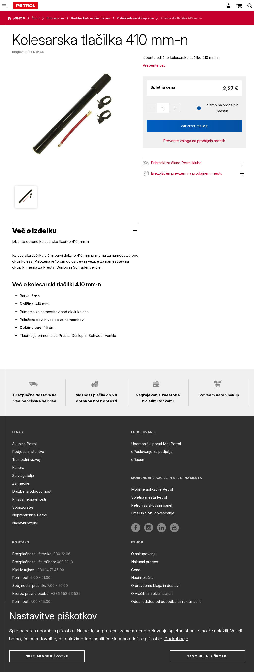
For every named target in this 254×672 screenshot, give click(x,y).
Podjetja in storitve (28, 451)
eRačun (137, 459)
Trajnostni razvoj (26, 459)
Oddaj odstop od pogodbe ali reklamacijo (166, 601)
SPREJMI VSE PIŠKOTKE (47, 656)
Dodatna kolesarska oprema (90, 18)
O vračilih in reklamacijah (152, 593)
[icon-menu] (4, 6)
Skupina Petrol (24, 443)
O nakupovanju (143, 553)
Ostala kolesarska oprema (135, 18)
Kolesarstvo (55, 18)
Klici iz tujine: (23, 569)
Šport (36, 18)
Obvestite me (194, 126)
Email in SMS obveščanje (152, 513)
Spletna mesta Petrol (149, 497)
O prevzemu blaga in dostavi (155, 585)
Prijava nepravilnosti (29, 499)
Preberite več (154, 65)
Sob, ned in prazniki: (29, 585)
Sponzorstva (23, 507)
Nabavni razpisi (25, 523)
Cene (135, 569)
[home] (25, 5)
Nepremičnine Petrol (29, 515)
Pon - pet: (20, 577)
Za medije (20, 483)
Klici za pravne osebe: (31, 593)
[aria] (16, 18)
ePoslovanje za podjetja (151, 451)
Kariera (18, 467)
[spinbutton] (163, 108)
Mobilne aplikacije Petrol (152, 489)
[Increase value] (174, 108)
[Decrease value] (152, 108)
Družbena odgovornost (31, 491)
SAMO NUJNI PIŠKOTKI (207, 656)
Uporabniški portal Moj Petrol (156, 443)
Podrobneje (176, 638)
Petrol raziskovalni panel (151, 505)
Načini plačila (142, 577)
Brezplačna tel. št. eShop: (34, 561)
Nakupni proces (144, 561)
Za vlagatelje (23, 475)
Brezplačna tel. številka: (32, 553)
